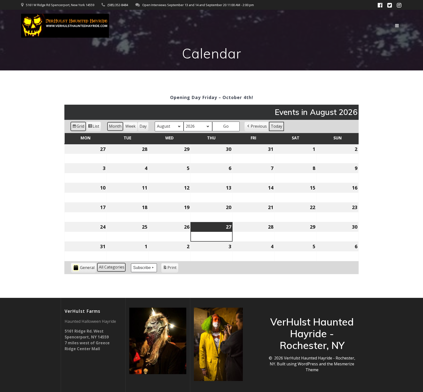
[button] (257, 126)
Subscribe (142, 268)
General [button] (87, 267)
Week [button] (130, 126)
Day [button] (143, 126)
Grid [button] (78, 127)
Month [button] (115, 126)
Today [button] (276, 126)
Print (169, 268)
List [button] (93, 127)
